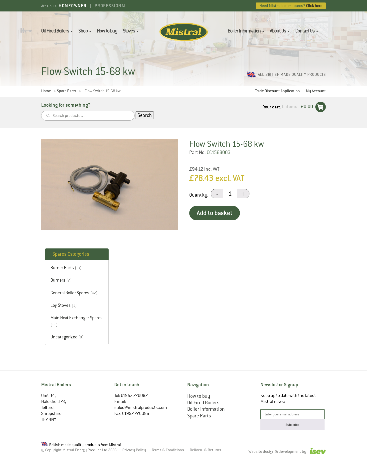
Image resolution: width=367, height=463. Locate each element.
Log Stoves (60, 305)
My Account (316, 90)
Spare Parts (66, 91)
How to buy (107, 31)
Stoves (129, 31)
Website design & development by (277, 451)
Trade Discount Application (277, 90)
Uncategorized (63, 337)
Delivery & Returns (205, 450)
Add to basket (214, 213)
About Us (278, 31)
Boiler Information (244, 31)
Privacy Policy (134, 450)
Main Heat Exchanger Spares (76, 317)
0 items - (297, 106)
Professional (111, 5)
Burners (57, 280)
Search (145, 115)
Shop (83, 31)
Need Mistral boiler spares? (290, 5)
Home (46, 91)
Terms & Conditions (168, 450)
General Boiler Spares (69, 293)
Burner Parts (62, 267)
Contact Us (305, 31)
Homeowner (73, 5)
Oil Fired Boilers (55, 31)
